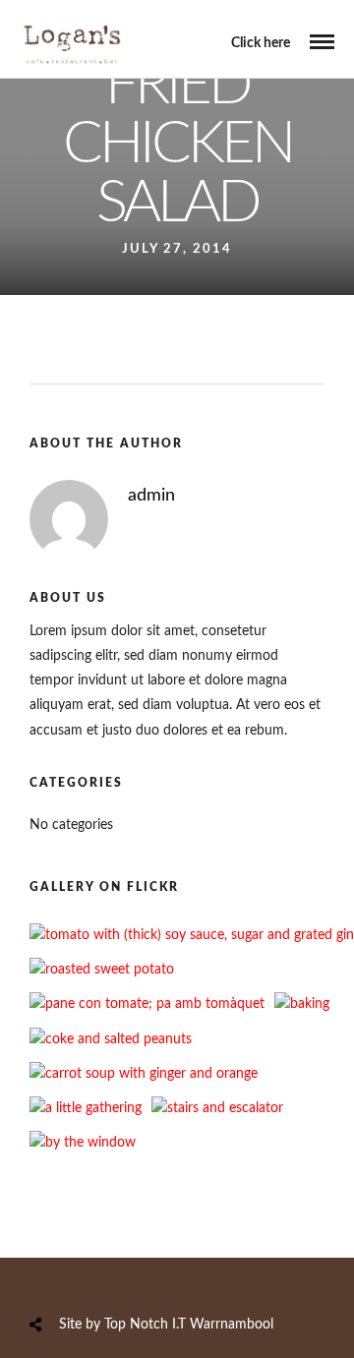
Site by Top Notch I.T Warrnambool (166, 1324)
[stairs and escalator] (217, 1108)
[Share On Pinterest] (113, 1279)
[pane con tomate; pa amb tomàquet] (147, 1004)
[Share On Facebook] (58, 1279)
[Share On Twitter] (85, 1279)
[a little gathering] (86, 1108)
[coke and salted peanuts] (111, 1039)
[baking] (301, 1004)
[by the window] (83, 1143)
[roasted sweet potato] (102, 969)
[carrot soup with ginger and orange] (144, 1074)
